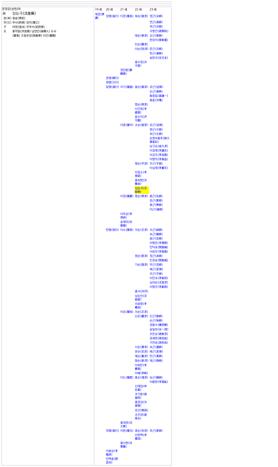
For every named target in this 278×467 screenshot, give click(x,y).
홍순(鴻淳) (141, 377)
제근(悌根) (156, 361)
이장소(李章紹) (141, 174)
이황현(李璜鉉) (159, 382)
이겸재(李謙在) (159, 150)
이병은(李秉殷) (159, 243)
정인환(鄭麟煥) (126, 72)
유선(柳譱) (141, 410)
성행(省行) (112, 16)
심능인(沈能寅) (141, 297)
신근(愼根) (156, 316)
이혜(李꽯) (141, 373)
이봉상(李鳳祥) (112, 452)
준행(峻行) (112, 78)
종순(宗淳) (141, 431)
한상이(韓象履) (159, 40)
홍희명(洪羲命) (141, 182)
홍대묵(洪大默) (126, 424)
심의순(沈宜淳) (159, 282)
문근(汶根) (156, 49)
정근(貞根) (156, 256)
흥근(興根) (156, 205)
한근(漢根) (156, 53)
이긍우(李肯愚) (159, 155)
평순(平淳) (141, 163)
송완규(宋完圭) (159, 58)
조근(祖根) (156, 230)
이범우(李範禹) (159, 287)
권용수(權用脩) (159, 325)
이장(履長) (127, 16)
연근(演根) (156, 22)
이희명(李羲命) (141, 305)
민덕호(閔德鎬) (159, 247)
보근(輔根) (156, 234)
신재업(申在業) (141, 388)
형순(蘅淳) (141, 361)
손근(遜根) (156, 91)
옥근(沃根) (156, 26)
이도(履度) (127, 377)
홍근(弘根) (156, 196)
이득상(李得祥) (126, 215)
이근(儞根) (156, 209)
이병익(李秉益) (159, 159)
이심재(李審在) (159, 168)
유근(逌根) (156, 87)
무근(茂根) (156, 265)
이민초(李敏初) (159, 278)
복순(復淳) (141, 16)
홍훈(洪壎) (156, 100)
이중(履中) (127, 125)
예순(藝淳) (141, 356)
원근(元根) (156, 129)
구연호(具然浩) (159, 343)
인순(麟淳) (141, 44)
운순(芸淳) (141, 351)
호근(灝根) (156, 347)
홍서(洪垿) (141, 291)
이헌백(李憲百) (141, 436)
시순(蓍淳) (141, 347)
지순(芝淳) (141, 230)
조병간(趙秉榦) (159, 31)
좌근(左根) (156, 134)
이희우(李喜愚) (159, 251)
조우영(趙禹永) (141, 416)
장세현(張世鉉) (159, 338)
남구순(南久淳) (159, 146)
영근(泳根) (156, 16)
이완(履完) (127, 431)
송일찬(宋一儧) (159, 329)
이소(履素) (127, 230)
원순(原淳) (141, 256)
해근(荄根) (156, 269)
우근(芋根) (156, 163)
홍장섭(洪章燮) (141, 404)
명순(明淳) (141, 104)
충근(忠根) (156, 238)
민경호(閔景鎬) (159, 260)
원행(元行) (112, 82)
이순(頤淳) (141, 49)
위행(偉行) (112, 431)
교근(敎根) (156, 35)
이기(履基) (127, 87)
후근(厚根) (156, 431)
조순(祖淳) (141, 125)
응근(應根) (156, 200)
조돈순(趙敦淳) (159, 334)
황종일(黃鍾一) (159, 96)
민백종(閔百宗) (112, 460)
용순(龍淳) (141, 87)
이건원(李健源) (141, 110)
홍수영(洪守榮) (141, 64)
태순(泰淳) (141, 35)
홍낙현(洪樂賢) (126, 444)
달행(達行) (112, 87)
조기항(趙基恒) (141, 396)
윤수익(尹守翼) (141, 118)
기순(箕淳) (141, 265)
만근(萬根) (156, 356)
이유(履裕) (127, 312)
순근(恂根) (156, 320)
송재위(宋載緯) (126, 223)
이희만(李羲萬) (141, 367)
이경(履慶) (127, 196)
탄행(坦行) (112, 230)
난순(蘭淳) (141, 316)
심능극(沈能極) (141, 190)
